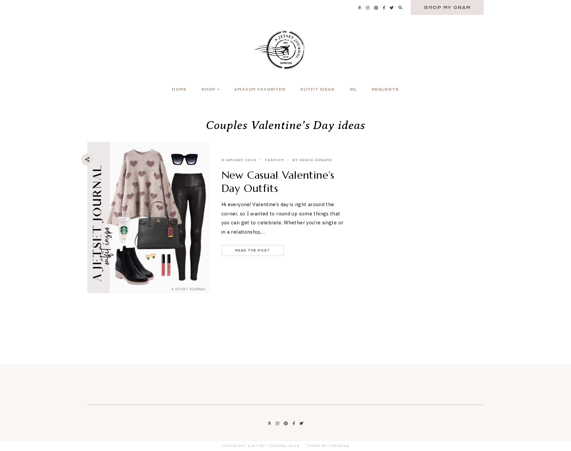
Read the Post (252, 250)
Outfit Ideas (317, 89)
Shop (208, 89)
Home (179, 89)
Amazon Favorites (260, 89)
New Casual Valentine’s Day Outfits (278, 181)
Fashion (274, 160)
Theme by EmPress (328, 446)
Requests (385, 89)
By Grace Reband (312, 160)
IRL (353, 89)
